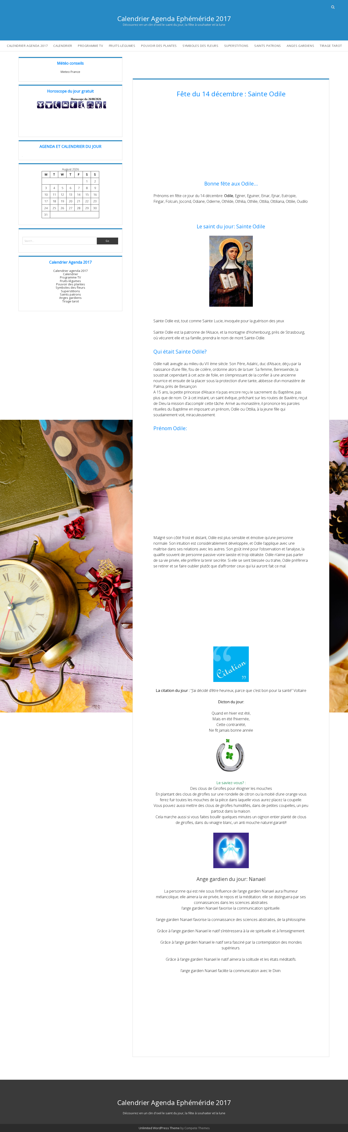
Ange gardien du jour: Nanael (231, 879)
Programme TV (90, 46)
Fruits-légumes (122, 46)
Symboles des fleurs (200, 46)
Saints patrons (267, 46)
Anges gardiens (300, 46)
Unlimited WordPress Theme (159, 1128)
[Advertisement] (230, 140)
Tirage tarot (331, 46)
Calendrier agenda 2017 (27, 46)
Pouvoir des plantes (159, 46)
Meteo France (70, 72)
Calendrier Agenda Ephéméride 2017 (174, 18)
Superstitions (236, 46)
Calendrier (62, 46)
